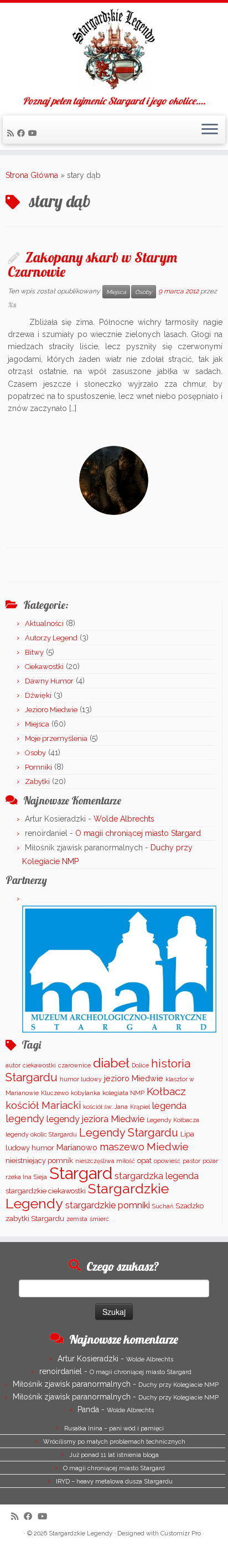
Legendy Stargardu (128, 1132)
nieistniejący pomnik (39, 1160)
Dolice (140, 1065)
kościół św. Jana (105, 1106)
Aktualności (44, 623)
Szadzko (189, 1206)
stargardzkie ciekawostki (46, 1191)
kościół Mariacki (43, 1105)
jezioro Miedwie (133, 1078)
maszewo (122, 1147)
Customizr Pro (180, 1533)
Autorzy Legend (51, 638)
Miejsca (116, 291)
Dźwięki (38, 695)
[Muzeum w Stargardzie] (119, 969)
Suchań (162, 1206)
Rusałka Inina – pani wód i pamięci (114, 1428)
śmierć (99, 1219)
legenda (169, 1105)
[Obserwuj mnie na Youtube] (34, 133)
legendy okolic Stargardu (41, 1134)
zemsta (76, 1219)
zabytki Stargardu (35, 1218)
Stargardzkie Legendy (80, 1533)
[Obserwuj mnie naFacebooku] (22, 133)
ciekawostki (39, 1065)
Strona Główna (32, 175)
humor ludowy (81, 1079)
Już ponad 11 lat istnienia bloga (114, 1455)
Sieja (40, 1177)
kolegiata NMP (123, 1093)
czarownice (74, 1065)
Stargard (80, 1173)
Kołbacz (166, 1091)
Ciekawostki (44, 666)
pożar (210, 1160)
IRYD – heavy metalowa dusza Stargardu (114, 1481)
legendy (25, 1118)
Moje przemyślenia (56, 738)
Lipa (187, 1134)
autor (13, 1065)
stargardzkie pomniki (107, 1205)
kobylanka (85, 1093)
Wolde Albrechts (124, 818)
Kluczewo (55, 1093)
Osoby (143, 291)
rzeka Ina (19, 1177)
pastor (191, 1160)
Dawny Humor (49, 681)
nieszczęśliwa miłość (105, 1160)
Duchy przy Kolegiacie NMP (178, 1384)
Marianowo (76, 1147)
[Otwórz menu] (209, 130)
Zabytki (37, 781)
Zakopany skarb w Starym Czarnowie (92, 264)
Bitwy (34, 652)
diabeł (111, 1062)
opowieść (167, 1160)
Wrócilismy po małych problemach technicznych (114, 1441)
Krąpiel (140, 1106)
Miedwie (168, 1146)
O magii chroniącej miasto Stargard (138, 833)
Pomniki (38, 767)
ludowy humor (30, 1148)
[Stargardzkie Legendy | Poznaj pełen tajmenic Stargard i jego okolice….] (114, 49)
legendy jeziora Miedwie (95, 1119)
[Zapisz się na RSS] (12, 133)
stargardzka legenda (157, 1176)
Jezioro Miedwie (51, 710)
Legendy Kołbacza (173, 1120)
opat (144, 1160)
